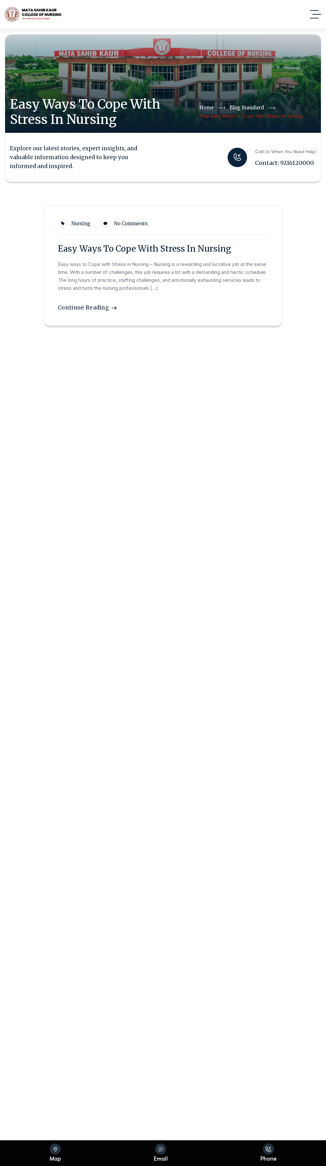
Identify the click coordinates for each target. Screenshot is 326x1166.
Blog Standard (247, 108)
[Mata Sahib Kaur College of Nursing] (33, 14)
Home (206, 108)
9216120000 (297, 162)
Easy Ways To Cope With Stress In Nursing (144, 248)
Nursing (80, 223)
